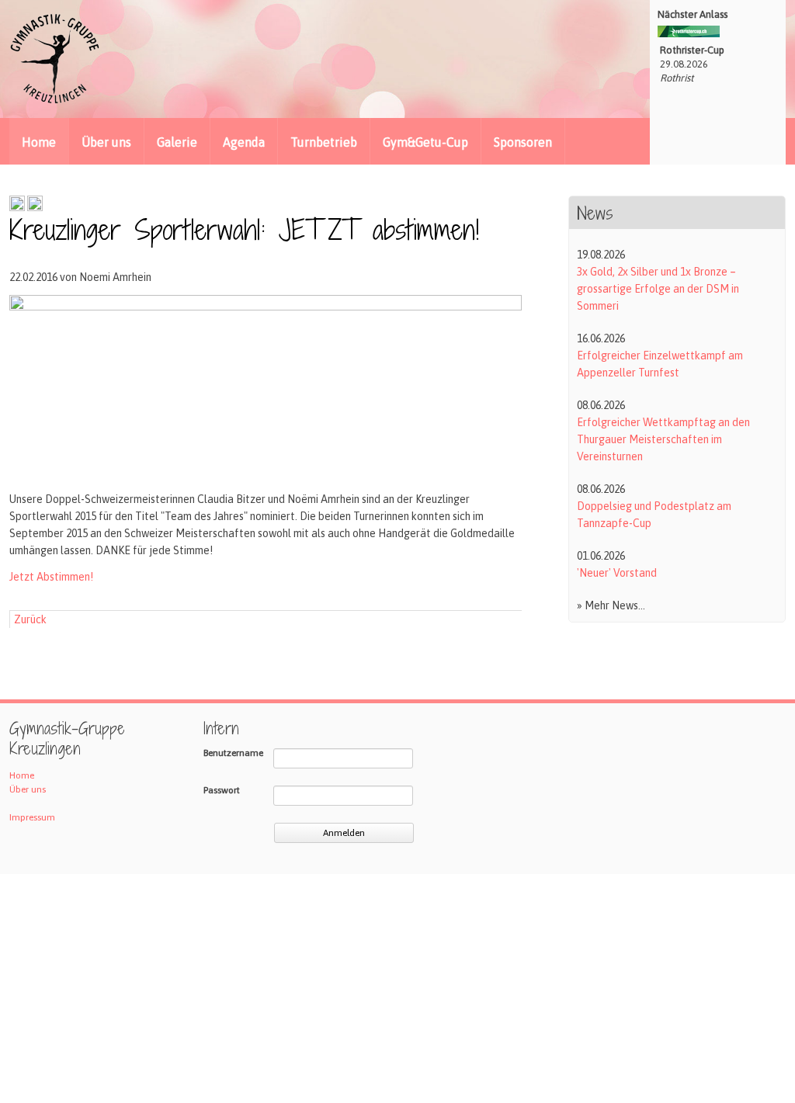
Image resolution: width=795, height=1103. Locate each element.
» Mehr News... (611, 605)
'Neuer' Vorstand (617, 573)
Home (39, 142)
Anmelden (344, 832)
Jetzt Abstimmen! (51, 577)
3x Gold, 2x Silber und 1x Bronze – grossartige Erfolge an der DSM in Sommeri (658, 288)
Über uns (106, 142)
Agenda (244, 142)
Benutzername (233, 753)
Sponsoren (523, 142)
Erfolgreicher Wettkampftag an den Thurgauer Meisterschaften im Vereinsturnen (663, 439)
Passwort (221, 790)
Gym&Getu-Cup (425, 142)
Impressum (32, 817)
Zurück (30, 619)
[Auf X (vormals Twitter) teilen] (35, 207)
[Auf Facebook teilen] (17, 207)
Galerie (177, 142)
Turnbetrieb (323, 142)
